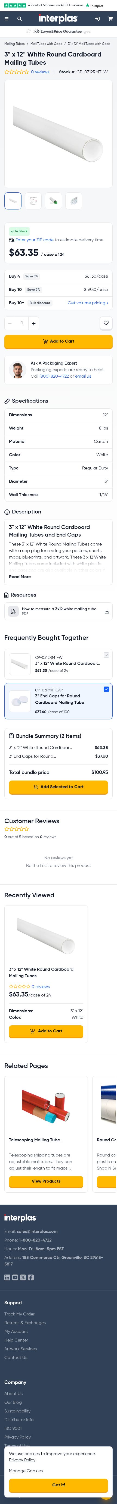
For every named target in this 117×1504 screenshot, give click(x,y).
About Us (13, 1394)
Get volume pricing (86, 303)
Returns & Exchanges (25, 1323)
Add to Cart (62, 341)
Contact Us (15, 1358)
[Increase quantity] (33, 323)
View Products (46, 1181)
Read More (20, 577)
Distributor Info (19, 1420)
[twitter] (23, 1277)
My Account (16, 1332)
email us (83, 376)
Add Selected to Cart (62, 787)
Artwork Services (20, 1349)
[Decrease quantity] (10, 323)
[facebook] (31, 1277)
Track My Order (19, 1314)
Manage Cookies (26, 1471)
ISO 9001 (12, 1429)
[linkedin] (7, 1277)
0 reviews (40, 72)
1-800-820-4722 (35, 1240)
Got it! (58, 1485)
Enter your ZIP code (35, 240)
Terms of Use (17, 1446)
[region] (58, 134)
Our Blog (13, 1402)
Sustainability (17, 1411)
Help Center (16, 1340)
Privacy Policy (17, 1437)
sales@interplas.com (37, 1232)
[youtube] (15, 1277)
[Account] (97, 18)
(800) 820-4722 (54, 376)
